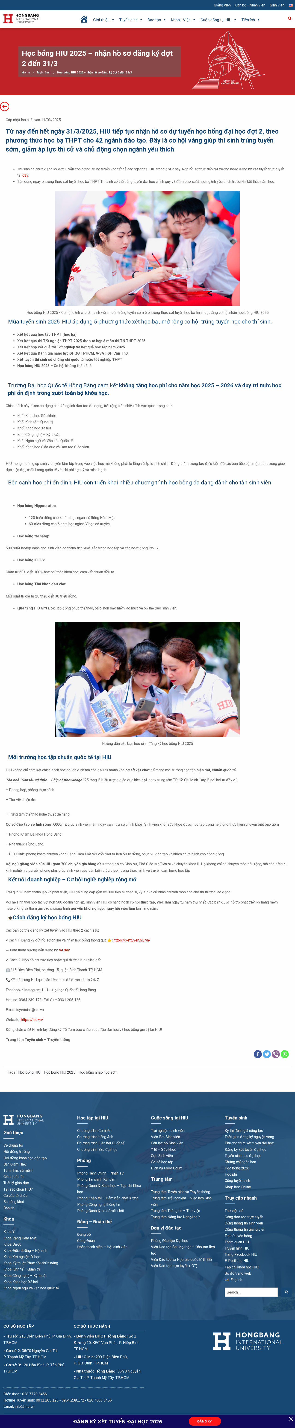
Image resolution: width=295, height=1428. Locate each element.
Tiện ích (248, 19)
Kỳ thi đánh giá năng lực (244, 1130)
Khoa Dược (12, 1244)
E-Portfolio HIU (237, 1261)
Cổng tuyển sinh (237, 1180)
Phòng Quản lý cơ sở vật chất (100, 1211)
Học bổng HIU (29, 1072)
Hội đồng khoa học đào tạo (25, 1158)
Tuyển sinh (128, 19)
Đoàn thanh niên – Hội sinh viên (102, 1247)
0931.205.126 (47, 1400)
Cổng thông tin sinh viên (244, 1223)
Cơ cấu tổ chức (15, 1195)
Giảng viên (222, 5)
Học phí (231, 1174)
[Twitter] (267, 1054)
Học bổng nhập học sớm (98, 1072)
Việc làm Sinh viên (165, 1137)
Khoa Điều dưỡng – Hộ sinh (25, 1250)
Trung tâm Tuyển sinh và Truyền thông (180, 1192)
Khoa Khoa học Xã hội (20, 1282)
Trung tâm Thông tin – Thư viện (175, 1211)
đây (25, 175)
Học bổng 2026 (237, 1168)
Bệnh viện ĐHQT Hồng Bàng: (102, 1336)
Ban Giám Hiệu (15, 1164)
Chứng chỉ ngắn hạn (240, 1162)
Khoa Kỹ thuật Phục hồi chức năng (30, 1263)
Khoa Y (9, 1232)
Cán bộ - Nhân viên (250, 5)
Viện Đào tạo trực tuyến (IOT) (174, 1266)
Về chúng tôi (13, 1145)
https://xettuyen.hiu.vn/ (132, 940)
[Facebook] (258, 1054)
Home (26, 72)
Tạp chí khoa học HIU (242, 1267)
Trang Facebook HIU (241, 1254)
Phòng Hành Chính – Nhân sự (100, 1173)
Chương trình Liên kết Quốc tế (100, 1143)
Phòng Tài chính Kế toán (96, 1179)
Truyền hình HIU (237, 1248)
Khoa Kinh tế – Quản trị (21, 1269)
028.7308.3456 (99, 1400)
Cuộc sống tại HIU (216, 19)
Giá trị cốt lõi (13, 1176)
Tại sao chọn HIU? (18, 1189)
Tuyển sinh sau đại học (243, 1156)
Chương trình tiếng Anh (95, 1137)
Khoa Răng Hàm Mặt (19, 1238)
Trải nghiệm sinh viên (168, 1130)
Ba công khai (13, 1202)
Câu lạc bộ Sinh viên (167, 1143)
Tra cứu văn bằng (238, 1236)
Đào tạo (154, 19)
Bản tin (9, 1208)
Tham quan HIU (237, 1242)
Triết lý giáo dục (16, 1183)
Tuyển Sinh (43, 72)
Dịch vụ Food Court (166, 1168)
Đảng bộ (84, 1234)
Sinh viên (277, 5)
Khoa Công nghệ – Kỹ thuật (25, 1276)
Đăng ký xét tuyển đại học (245, 1149)
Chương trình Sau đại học (97, 1149)
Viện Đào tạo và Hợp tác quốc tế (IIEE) (181, 1259)
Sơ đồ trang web (238, 1273)
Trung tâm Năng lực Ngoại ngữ (175, 1217)
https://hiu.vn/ (32, 1019)
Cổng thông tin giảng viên (245, 1229)
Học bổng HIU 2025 (59, 1072)
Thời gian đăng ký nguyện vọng (249, 1137)
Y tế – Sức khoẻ (163, 1149)
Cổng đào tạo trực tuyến (244, 1217)
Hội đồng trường (16, 1151)
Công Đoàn (86, 1241)
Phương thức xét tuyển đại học (249, 1143)
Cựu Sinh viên (162, 1156)
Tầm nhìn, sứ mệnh (18, 1170)
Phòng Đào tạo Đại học (169, 1241)
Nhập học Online (238, 1187)
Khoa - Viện (181, 19)
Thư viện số (234, 1211)
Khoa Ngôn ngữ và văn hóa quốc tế (31, 1288)
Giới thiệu (101, 19)
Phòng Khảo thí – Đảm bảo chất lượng (108, 1198)
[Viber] (276, 1054)
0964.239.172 (73, 1400)
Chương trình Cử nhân (94, 1130)
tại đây (64, 950)
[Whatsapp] (285, 1054)
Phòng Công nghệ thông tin (98, 1204)
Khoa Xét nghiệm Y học (21, 1257)
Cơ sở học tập (162, 1162)
